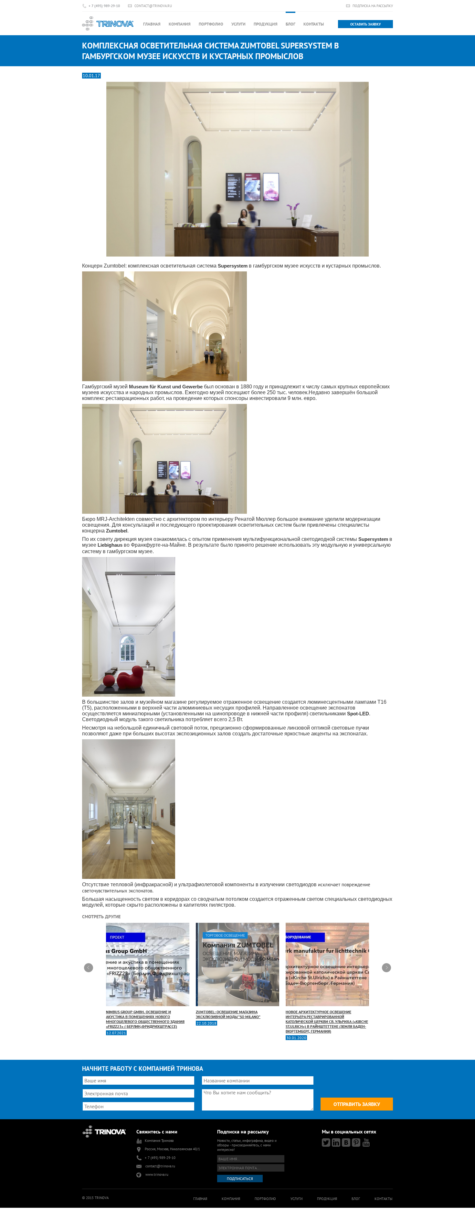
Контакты (313, 24)
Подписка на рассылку (373, 5)
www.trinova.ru (156, 1174)
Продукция (266, 24)
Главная (152, 24)
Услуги (238, 24)
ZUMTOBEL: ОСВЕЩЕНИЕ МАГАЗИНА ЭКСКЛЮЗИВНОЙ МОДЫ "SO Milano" (228, 1014)
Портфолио (211, 24)
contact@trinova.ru (153, 5)
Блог (290, 24)
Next (386, 968)
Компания (180, 24)
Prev (88, 968)
